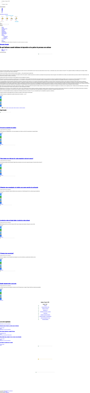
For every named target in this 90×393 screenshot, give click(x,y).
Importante (1, 329)
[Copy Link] (45, 104)
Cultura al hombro (4, 28)
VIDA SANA (4, 33)
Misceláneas (3, 31)
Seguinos (3, 35)
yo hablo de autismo (22, 107)
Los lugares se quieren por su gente (6, 342)
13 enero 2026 (2, 327)
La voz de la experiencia (6, 323)
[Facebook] (45, 97)
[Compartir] (45, 106)
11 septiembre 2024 (3, 333)
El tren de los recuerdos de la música (8, 127)
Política (3, 27)
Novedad (7, 44)
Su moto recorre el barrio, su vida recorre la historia (9, 325)
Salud (3, 34)
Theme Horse (5, 391)
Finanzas (3, 30)
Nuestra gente (4, 32)
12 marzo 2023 (2, 338)
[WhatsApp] (45, 100)
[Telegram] (45, 103)
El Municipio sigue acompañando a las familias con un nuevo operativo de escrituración (19, 187)
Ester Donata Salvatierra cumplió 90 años (7, 331)
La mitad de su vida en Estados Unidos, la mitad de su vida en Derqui (15, 220)
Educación (3, 29)
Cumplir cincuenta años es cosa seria (8, 283)
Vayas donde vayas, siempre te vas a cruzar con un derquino (10, 336)
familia (15, 107)
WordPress (7, 392)
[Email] (45, 101)
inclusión (17, 107)
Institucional (3, 38)
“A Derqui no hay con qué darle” (7, 253)
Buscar (1, 23)
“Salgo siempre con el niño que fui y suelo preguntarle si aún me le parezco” (16, 158)
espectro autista (11, 107)
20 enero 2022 (2, 344)
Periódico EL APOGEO (9, 390)
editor (1, 328)
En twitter (5, 37)
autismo (7, 107)
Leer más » (1, 144)
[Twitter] (45, 98)
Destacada (2, 44)
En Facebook (6, 36)
